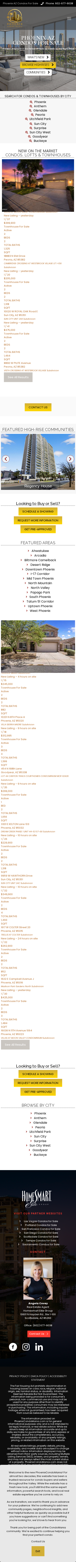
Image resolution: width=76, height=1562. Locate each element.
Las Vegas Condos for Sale (41, 1221)
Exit (38, 1551)
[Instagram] (26, 1347)
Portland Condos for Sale (41, 1225)
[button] (6, 459)
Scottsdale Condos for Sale (41, 1237)
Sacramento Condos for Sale (40, 1244)
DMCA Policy (39, 1376)
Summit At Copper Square (40, 486)
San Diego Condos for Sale (41, 1233)
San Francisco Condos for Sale (41, 1229)
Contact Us (38, 1541)
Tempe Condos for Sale (41, 1240)
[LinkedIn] (39, 1347)
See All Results (18, 377)
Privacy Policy (19, 1376)
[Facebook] (13, 1347)
